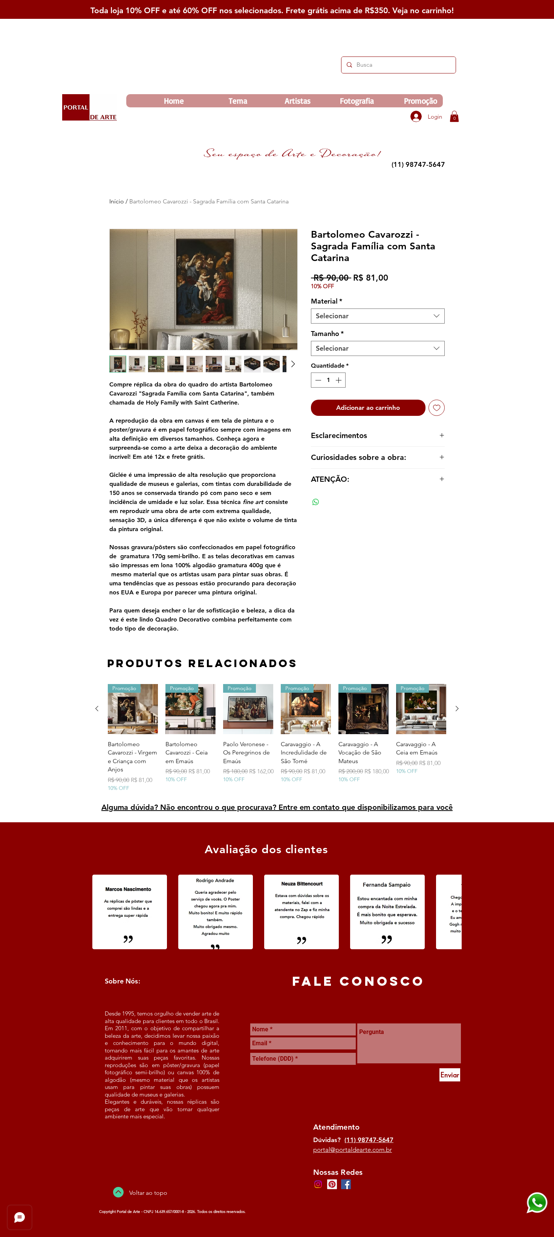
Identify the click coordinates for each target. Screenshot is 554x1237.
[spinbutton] (328, 380)
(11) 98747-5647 (368, 1140)
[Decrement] (317, 380)
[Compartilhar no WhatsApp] (315, 502)
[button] (454, 116)
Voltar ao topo (148, 1192)
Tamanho (327, 334)
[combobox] (378, 316)
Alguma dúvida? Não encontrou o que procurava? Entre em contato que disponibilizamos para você (277, 807)
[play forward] (452, 912)
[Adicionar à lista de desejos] (437, 408)
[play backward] (101, 912)
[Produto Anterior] (96, 708)
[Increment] (339, 380)
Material (326, 301)
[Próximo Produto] (457, 708)
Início (116, 201)
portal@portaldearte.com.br (352, 1149)
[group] (277, 738)
